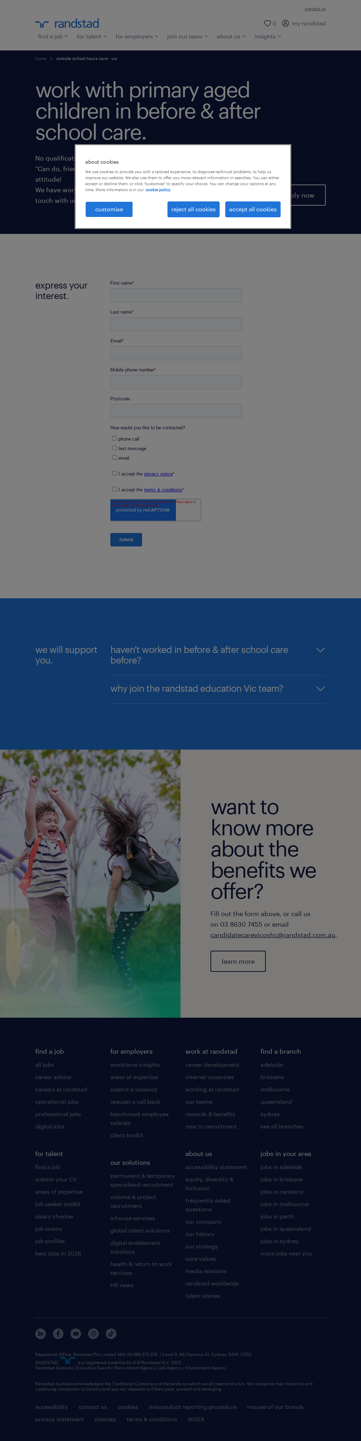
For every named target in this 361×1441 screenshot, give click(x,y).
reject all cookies (193, 209)
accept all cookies (253, 209)
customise (109, 209)
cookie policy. (158, 189)
